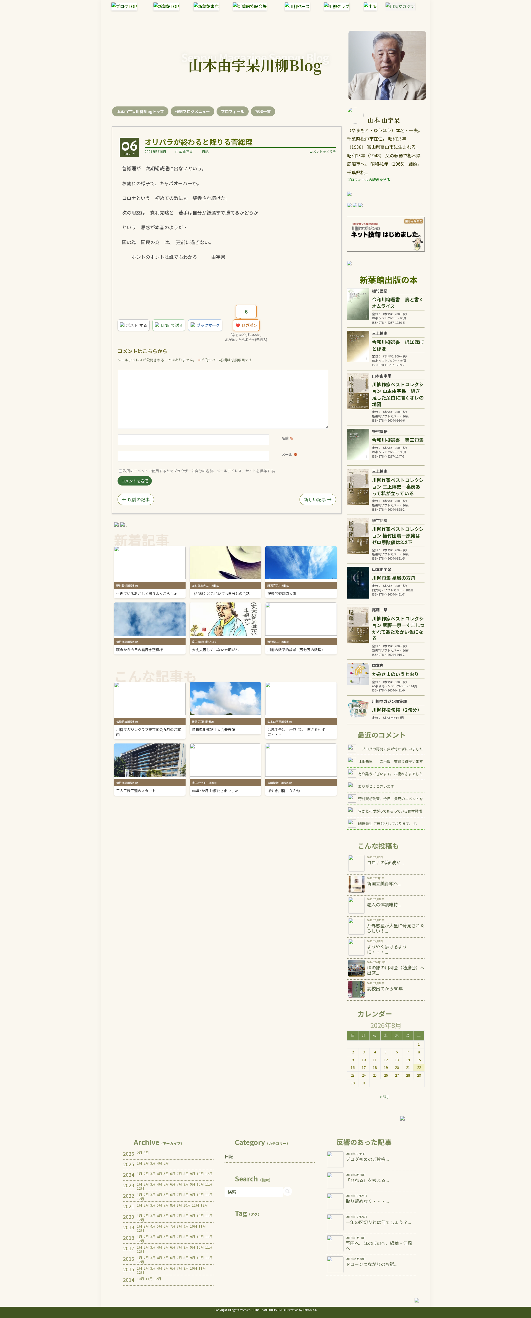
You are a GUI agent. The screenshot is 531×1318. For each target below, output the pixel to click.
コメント (283, 374)
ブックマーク (208, 325)
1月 (139, 1163)
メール (287, 454)
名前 (285, 438)
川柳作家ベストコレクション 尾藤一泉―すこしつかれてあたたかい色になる (398, 628)
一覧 (263, 111)
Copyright (220, 1310)
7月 (179, 1173)
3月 (146, 1152)
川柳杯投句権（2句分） (397, 709)
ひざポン (246, 324)
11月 (208, 1184)
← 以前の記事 (136, 499)
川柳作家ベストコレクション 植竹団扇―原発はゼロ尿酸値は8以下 (398, 535)
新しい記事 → (318, 499)
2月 (139, 1152)
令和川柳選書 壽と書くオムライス (398, 302)
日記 (205, 151)
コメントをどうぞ (322, 151)
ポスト (136, 325)
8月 (186, 1173)
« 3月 (384, 1096)
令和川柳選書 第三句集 (398, 439)
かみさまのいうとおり (395, 673)
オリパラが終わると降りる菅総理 (199, 142)
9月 (192, 1173)
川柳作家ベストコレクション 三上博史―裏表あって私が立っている (398, 486)
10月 (200, 1173)
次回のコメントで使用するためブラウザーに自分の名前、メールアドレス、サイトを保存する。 (200, 470)
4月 (159, 1163)
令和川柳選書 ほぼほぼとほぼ (398, 345)
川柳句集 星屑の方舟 (393, 577)
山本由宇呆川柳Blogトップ (140, 111)
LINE (172, 325)
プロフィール (232, 111)
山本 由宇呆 (184, 151)
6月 (166, 1163)
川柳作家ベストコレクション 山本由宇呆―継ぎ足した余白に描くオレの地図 (398, 394)
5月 (166, 1173)
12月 (208, 1173)
